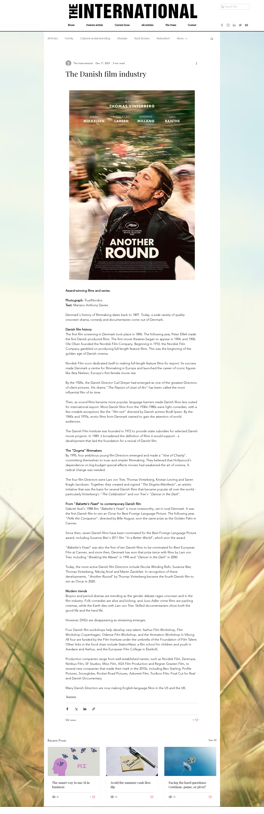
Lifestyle (122, 38)
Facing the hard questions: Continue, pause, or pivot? (188, 784)
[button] (212, 38)
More (180, 38)
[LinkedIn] (234, 25)
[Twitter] (240, 25)
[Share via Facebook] (67, 709)
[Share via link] (93, 709)
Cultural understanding (95, 38)
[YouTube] (246, 25)
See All (212, 740)
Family (69, 38)
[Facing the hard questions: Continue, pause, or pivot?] (190, 761)
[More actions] (196, 63)
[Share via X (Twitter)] (76, 709)
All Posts (53, 38)
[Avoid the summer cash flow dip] (132, 761)
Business (71, 696)
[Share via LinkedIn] (85, 709)
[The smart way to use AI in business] (74, 761)
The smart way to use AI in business (71, 784)
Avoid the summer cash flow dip (130, 784)
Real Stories (142, 38)
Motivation (163, 38)
